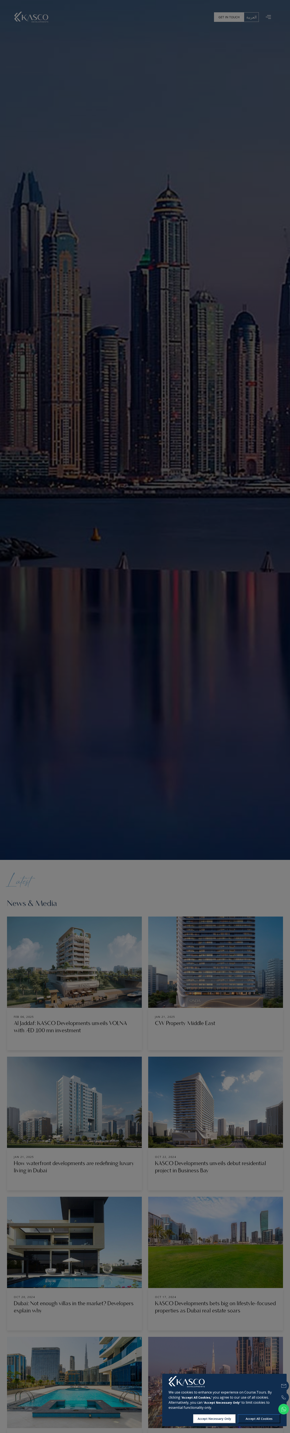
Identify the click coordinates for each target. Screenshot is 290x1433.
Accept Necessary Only (214, 1419)
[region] (224, 1400)
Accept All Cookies (259, 1419)
